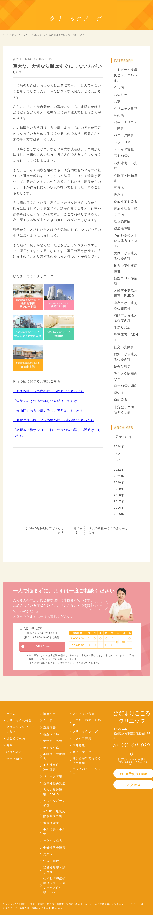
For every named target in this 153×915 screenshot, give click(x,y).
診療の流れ (14, 752)
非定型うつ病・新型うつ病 (125, 409)
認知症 (119, 393)
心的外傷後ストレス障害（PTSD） (126, 241)
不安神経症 (122, 156)
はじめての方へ (17, 738)
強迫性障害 (122, 228)
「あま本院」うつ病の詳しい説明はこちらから (48, 391)
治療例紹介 (14, 758)
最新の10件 (124, 437)
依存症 (119, 194)
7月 (118, 453)
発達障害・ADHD (126, 337)
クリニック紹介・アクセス (20, 729)
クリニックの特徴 (19, 720)
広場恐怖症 (122, 221)
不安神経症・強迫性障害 (54, 767)
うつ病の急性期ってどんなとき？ (44, 530)
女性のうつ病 (52, 741)
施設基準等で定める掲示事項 (87, 760)
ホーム (11, 713)
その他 (119, 115)
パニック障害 (124, 135)
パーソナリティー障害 (125, 125)
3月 (118, 460)
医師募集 (79, 745)
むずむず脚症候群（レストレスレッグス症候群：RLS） (54, 885)
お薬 (117, 101)
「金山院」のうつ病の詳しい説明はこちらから (48, 410)
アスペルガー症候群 (54, 803)
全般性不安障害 (125, 202)
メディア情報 (124, 149)
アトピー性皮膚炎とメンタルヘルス (125, 75)
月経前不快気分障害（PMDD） (126, 293)
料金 (9, 745)
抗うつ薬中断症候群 (125, 268)
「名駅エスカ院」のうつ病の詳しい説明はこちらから (53, 420)
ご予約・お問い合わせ (87, 722)
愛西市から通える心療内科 (125, 255)
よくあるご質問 (84, 713)
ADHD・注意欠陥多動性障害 (54, 814)
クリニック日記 (125, 108)
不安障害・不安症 (125, 165)
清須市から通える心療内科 (125, 318)
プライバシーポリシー (87, 771)
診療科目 (49, 713)
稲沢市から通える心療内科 (125, 356)
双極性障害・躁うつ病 (125, 211)
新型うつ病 (51, 734)
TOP (5, 34)
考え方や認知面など (125, 376)
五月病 (119, 188)
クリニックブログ (21, 34)
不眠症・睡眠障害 (125, 178)
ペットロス (122, 142)
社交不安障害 (124, 347)
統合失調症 (122, 366)
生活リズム (122, 327)
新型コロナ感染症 (125, 280)
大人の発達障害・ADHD (52, 792)
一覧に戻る (76, 530)
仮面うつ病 (51, 747)
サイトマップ (82, 752)
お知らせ (120, 94)
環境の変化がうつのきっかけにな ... (108, 530)
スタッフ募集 (82, 738)
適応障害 (120, 400)
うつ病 (119, 87)
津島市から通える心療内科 (125, 305)
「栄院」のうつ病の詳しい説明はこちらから (47, 401)
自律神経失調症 (125, 386)
